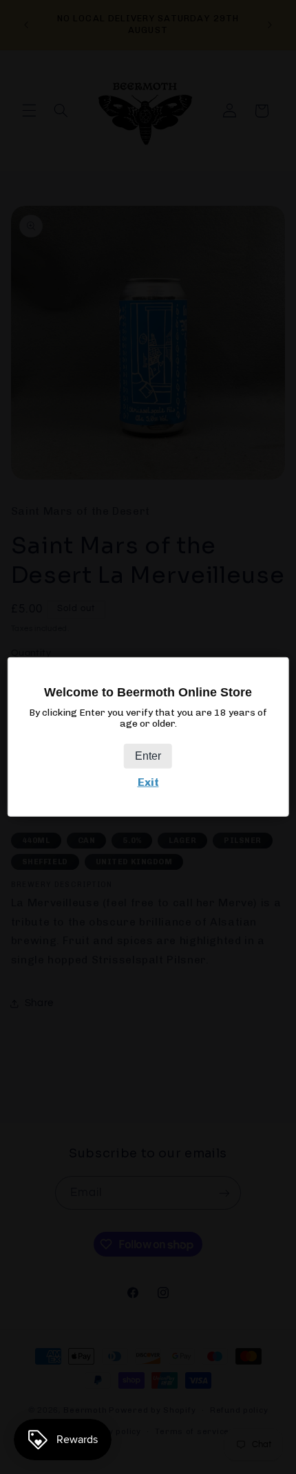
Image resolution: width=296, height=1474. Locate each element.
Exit (148, 782)
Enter (148, 756)
